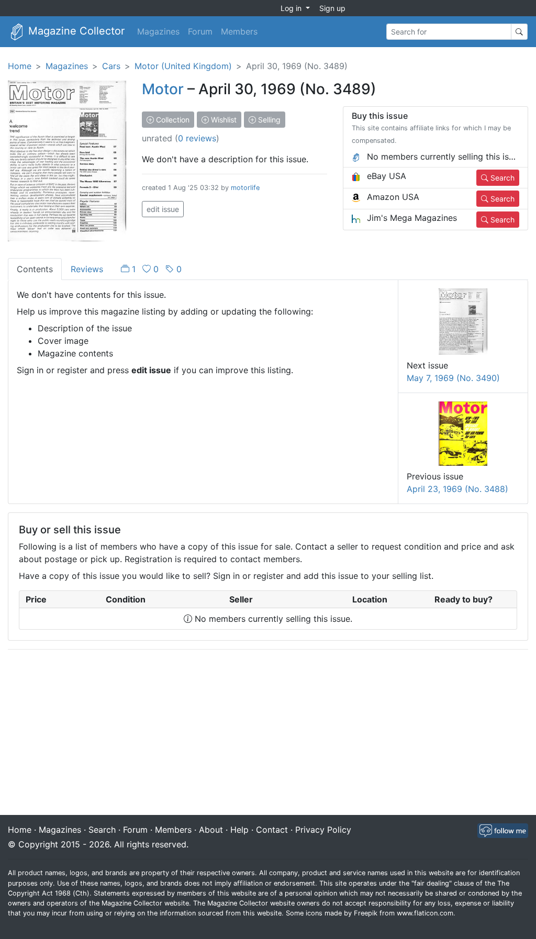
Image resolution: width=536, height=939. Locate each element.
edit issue (163, 209)
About (211, 829)
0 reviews (197, 138)
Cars (111, 66)
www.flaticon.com (425, 913)
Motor (163, 89)
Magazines (158, 31)
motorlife (245, 188)
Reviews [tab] (87, 269)
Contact (272, 829)
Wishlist (223, 119)
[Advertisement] (268, 733)
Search (501, 177)
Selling (268, 119)
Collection (171, 119)
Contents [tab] (35, 269)
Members (239, 31)
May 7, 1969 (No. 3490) (453, 378)
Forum (200, 31)
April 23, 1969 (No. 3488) (457, 489)
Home (19, 66)
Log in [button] (292, 8)
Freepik (365, 913)
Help (239, 829)
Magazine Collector (75, 31)
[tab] (151, 269)
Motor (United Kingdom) (183, 66)
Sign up (332, 8)
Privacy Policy (323, 829)
